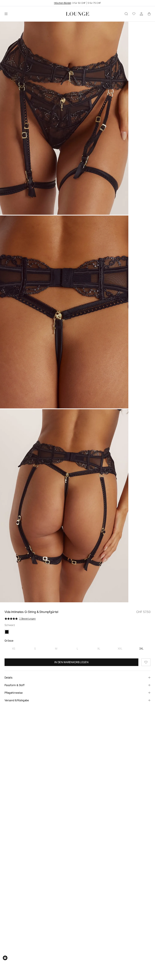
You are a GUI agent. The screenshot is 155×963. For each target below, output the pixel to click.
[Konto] (141, 14)
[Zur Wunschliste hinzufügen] (145, 662)
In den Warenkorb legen (71, 662)
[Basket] (149, 14)
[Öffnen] (6, 14)
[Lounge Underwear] (77, 14)
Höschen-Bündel (62, 3)
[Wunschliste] (134, 14)
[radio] (14, 648)
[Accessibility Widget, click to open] (5, 958)
